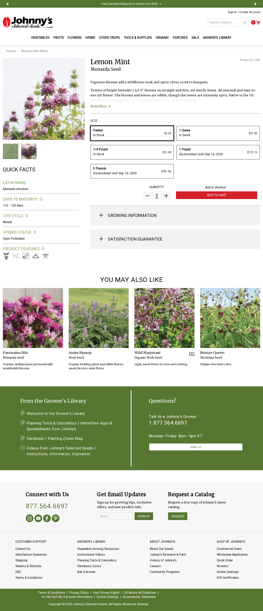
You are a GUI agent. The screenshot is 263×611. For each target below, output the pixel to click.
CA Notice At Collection (140, 592)
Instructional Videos (91, 554)
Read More (98, 106)
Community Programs (165, 572)
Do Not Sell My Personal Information (67, 597)
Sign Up (144, 516)
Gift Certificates (228, 577)
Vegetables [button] (40, 37)
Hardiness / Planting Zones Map (55, 438)
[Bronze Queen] (230, 318)
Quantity (156, 187)
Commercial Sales (229, 549)
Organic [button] (162, 37)
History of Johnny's (163, 560)
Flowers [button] (74, 37)
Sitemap (142, 604)
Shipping (21, 560)
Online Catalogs (228, 572)
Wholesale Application (232, 554)
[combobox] (227, 22)
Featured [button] (180, 37)
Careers (155, 566)
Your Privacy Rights (106, 592)
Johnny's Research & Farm (168, 554)
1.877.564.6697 (168, 423)
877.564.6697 (47, 506)
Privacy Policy (79, 592)
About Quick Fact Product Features (43, 248)
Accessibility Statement (139, 597)
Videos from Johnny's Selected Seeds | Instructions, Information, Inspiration (61, 451)
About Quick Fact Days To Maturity (41, 199)
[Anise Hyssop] (99, 318)
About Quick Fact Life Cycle (26, 215)
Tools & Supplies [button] (138, 37)
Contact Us (22, 549)
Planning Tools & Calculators (97, 560)
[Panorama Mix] (33, 318)
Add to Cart (216, 195)
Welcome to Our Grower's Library (56, 413)
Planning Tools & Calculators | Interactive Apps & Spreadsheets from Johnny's (69, 426)
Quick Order (225, 560)
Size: (94, 121)
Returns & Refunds (28, 566)
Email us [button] (195, 447)
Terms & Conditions (29, 577)
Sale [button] (195, 37)
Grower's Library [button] (217, 37)
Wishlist (222, 566)
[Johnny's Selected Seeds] (27, 22)
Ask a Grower (86, 572)
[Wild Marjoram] (164, 318)
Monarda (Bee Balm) (34, 51)
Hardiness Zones (89, 566)
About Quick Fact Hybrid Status (34, 232)
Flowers (11, 51)
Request (178, 516)
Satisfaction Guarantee (31, 554)
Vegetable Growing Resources (98, 549)
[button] (7, 4)
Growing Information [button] (132, 215)
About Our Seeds (161, 549)
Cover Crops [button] (109, 37)
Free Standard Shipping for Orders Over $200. (130, 3)
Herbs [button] (90, 37)
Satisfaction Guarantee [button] (135, 239)
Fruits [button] (58, 37)
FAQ (18, 572)
